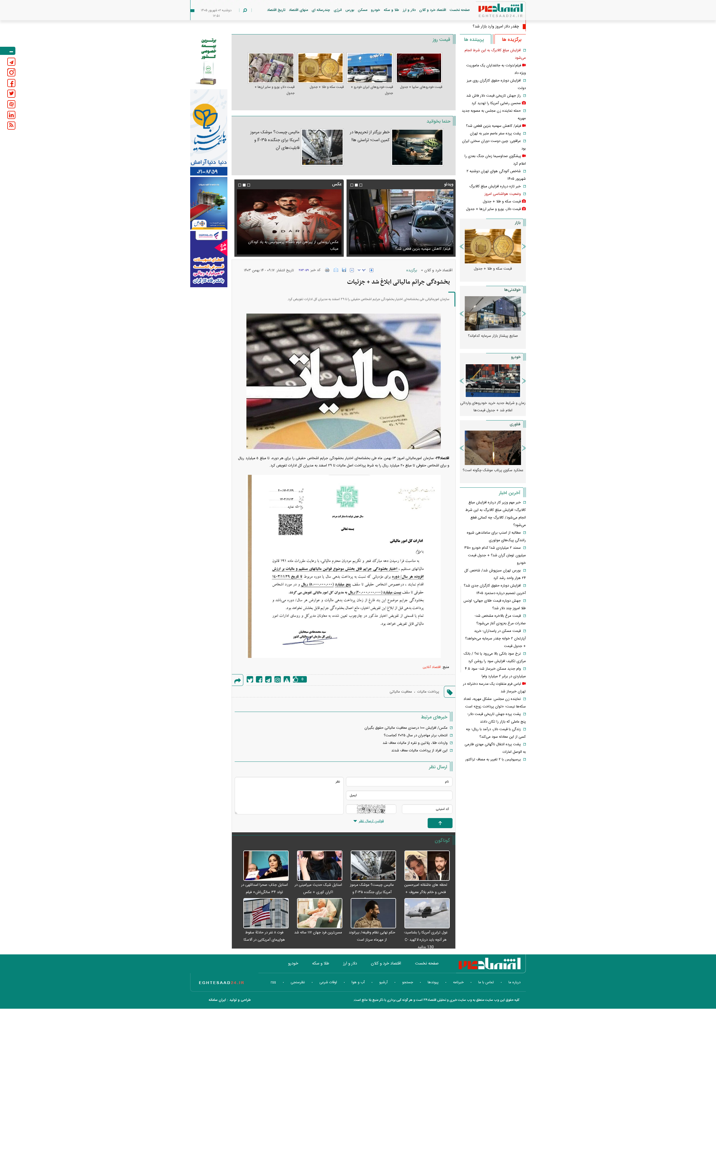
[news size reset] (362, 270)
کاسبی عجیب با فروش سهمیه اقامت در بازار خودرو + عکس (493, 407)
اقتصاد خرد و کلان (432, 10)
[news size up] (371, 270)
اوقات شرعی (328, 982)
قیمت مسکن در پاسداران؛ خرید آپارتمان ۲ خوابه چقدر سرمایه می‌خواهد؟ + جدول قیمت (495, 638)
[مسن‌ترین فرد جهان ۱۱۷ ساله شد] (316, 913)
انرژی (338, 10)
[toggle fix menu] (7, 51)
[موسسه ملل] (208, 203)
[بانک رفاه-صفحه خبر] (208, 259)
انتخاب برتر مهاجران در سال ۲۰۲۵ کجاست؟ (415, 735)
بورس (349, 10)
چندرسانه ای (321, 10)
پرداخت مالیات (428, 692)
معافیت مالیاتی (401, 692)
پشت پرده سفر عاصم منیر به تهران (495, 133)
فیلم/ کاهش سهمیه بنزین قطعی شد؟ (493, 126)
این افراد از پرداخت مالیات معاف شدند (419, 750)
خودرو (375, 10)
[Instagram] (277, 679)
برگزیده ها (511, 40)
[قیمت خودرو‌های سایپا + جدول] (419, 67)
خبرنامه (458, 982)
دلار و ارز (409, 10)
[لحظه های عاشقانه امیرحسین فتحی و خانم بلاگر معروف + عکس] (424, 866)
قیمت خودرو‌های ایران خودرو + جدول (372, 90)
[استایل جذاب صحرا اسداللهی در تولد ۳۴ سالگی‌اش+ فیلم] (262, 866)
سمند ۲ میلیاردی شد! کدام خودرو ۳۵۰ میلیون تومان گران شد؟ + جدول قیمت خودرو (495, 555)
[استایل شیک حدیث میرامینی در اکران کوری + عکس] (316, 866)
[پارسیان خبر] (208, 132)
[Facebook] (259, 679)
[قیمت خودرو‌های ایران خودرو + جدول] (370, 67)
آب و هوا (358, 982)
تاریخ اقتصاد (276, 10)
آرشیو (383, 982)
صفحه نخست (460, 10)
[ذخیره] (344, 270)
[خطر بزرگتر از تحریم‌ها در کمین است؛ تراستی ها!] (417, 147)
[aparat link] (11, 104)
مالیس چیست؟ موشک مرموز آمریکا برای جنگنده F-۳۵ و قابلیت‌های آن (274, 140)
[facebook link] (11, 83)
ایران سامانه (217, 1000)
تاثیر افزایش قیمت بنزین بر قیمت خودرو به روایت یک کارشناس (493, 339)
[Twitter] (250, 679)
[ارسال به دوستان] (336, 270)
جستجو (407, 982)
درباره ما (514, 982)
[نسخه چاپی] (327, 270)
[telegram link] (11, 61)
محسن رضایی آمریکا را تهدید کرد (496, 103)
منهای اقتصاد (298, 10)
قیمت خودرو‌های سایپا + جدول (421, 87)
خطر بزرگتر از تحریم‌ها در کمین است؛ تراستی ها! (370, 136)
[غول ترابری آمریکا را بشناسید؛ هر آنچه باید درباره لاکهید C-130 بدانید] (424, 913)
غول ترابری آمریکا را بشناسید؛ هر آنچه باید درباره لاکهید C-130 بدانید (425, 939)
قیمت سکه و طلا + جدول (327, 87)
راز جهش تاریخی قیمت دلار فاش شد (493, 96)
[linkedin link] (11, 114)
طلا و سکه (391, 10)
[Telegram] (268, 679)
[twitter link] (11, 93)
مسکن (362, 10)
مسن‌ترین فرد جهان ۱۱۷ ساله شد (318, 932)
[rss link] (11, 125)
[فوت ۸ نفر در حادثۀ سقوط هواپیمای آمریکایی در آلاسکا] (262, 913)
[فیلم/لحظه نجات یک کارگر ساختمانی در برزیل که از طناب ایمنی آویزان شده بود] (401, 221)
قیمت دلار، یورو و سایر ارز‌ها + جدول (274, 90)
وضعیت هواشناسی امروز (502, 194)
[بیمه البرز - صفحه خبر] (208, 61)
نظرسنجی (298, 982)
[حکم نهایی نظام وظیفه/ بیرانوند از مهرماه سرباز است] (370, 913)
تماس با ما (486, 982)
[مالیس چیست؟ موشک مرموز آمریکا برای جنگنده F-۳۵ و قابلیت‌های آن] (322, 147)
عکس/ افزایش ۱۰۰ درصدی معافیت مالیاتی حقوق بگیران (405, 728)
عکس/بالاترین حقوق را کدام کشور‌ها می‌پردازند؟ (303, 249)
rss (273, 982)
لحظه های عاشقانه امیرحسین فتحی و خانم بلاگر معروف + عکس (425, 892)
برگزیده (411, 270)
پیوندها (433, 982)
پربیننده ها (474, 40)
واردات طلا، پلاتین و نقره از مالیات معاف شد (415, 743)
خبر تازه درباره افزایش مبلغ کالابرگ (495, 186)
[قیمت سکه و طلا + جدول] (320, 67)
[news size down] (352, 270)
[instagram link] (11, 72)
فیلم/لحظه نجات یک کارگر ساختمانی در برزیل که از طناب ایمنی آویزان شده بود (404, 245)
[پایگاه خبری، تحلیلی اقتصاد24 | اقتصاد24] (492, 11)
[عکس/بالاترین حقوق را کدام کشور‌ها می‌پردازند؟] (289, 221)
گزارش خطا (287, 679)
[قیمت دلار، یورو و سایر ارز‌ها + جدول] (271, 67)
